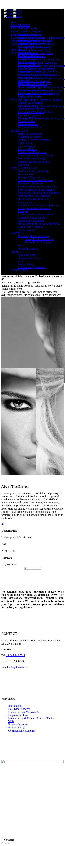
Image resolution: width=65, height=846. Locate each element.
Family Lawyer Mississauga (23, 711)
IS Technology (23, 843)
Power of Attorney (18, 724)
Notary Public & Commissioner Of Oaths (31, 718)
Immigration (15, 705)
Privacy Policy (16, 727)
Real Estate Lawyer (19, 708)
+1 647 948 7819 (23, 4)
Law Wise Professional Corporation (35, 839)
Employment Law (18, 715)
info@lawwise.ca (18, 667)
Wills (11, 721)
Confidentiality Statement (22, 730)
